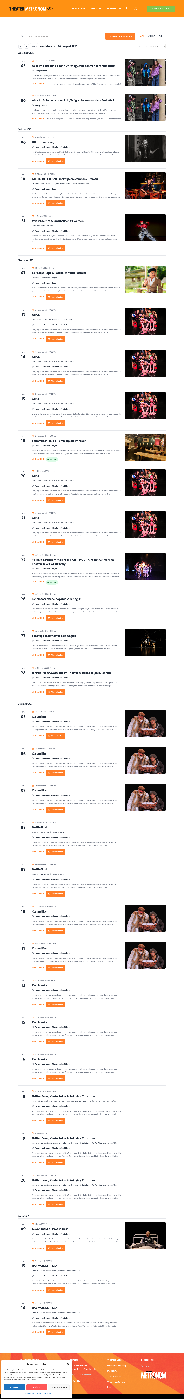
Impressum (47, 1394)
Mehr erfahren (38, 84)
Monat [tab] (151, 36)
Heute (34, 46)
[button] (68, 1364)
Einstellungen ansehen (59, 1387)
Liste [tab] (142, 36)
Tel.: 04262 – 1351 (78, 1380)
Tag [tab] (160, 36)
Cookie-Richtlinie (28, 1394)
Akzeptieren (14, 1387)
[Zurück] (20, 46)
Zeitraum (143, 46)
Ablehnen (37, 1387)
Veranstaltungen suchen (120, 36)
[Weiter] (26, 46)
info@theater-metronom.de (82, 1374)
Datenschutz (39, 1394)
